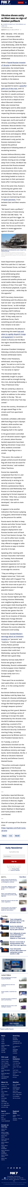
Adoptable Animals (15, 1050)
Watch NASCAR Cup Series (5, 1139)
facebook (8, 1168)
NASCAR (3, 1119)
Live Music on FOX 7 (16, 1047)
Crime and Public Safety (5, 1046)
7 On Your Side (16, 1063)
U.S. (10, 836)
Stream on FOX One (5, 1126)
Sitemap (3, 1052)
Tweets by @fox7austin (7, 1029)
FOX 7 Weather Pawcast (16, 1085)
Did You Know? (16, 1098)
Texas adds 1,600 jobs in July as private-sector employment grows (8, 888)
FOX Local (4, 1057)
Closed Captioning (4, 1100)
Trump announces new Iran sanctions (8, 985)
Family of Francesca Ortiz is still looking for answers (9, 1006)
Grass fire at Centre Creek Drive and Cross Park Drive (9, 999)
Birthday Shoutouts (15, 1038)
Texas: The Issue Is (17, 1067)
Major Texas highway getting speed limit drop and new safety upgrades (9, 895)
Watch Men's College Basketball (4, 1147)
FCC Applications (5, 1105)
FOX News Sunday (4, 1049)
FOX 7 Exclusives (16, 1058)
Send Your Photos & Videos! (17, 1091)
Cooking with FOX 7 (17, 1043)
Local (2, 1038)
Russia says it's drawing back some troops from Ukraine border (13, 250)
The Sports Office (5, 1065)
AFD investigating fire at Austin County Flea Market (9, 978)
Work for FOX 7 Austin (5, 1095)
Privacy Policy (15, 869)
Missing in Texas (17, 1072)
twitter (11, 1168)
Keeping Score (16, 1041)
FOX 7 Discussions (16, 1074)
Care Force (15, 1070)
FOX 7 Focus (16, 1065)
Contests (15, 1053)
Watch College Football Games (5, 1133)
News (11, 27)
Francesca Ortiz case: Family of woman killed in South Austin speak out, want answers (8, 909)
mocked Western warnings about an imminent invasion (12, 636)
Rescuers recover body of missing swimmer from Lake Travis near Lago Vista (18, 943)
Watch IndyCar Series (5, 1143)
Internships (4, 1098)
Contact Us (4, 1086)
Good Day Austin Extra (5, 1070)
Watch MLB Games (4, 1136)
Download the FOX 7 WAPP (16, 1088)
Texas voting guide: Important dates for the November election (17, 920)
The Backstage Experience (5, 1077)
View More (22, 877)
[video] (23, 979)
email (20, 1168)
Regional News (16, 1112)
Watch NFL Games (4, 1129)
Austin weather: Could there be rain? (9, 992)
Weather (16, 1082)
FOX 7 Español (5, 1063)
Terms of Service (15, 870)
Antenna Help (4, 1107)
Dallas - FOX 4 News (16, 1116)
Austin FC (3, 1115)
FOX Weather (16, 1096)
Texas (2, 1041)
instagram (14, 1168)
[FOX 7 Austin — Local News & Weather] (5, 2)
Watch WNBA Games (4, 1155)
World (17, 836)
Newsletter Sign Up (5, 1088)
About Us (4, 1082)
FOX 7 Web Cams (17, 1094)
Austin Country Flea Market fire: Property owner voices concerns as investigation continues (9, 881)
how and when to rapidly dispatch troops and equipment (13, 334)
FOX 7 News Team (4, 1092)
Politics (3, 1043)
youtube (17, 1168)
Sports (3, 1111)
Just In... (4, 877)
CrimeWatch (16, 1061)
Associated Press (5, 27)
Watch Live (20, 2)
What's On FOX (5, 1084)
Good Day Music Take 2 (5, 1074)
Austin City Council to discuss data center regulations (9, 901)
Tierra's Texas (4, 1061)
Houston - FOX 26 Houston (17, 1119)
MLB (2, 1117)
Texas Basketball (5, 1121)
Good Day (16, 1036)
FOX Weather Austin (4, 1067)
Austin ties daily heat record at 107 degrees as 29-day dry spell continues (18, 927)
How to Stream (5, 1059)
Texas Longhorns (5, 1113)
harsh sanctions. (9, 200)
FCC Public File (5, 1103)
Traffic (3, 1040)
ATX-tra (15, 1077)
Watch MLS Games (4, 1159)
